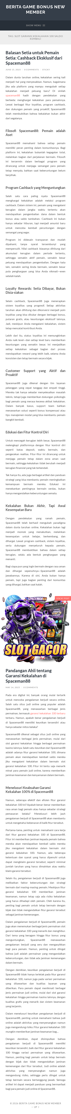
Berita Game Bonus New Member (35, 9)
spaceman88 (13, 95)
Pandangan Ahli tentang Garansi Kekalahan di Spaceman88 (29, 676)
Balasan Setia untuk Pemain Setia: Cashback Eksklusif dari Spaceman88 (34, 58)
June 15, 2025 (13, 69)
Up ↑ (37, 1107)
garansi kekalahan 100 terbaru (47, 713)
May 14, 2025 (13, 687)
